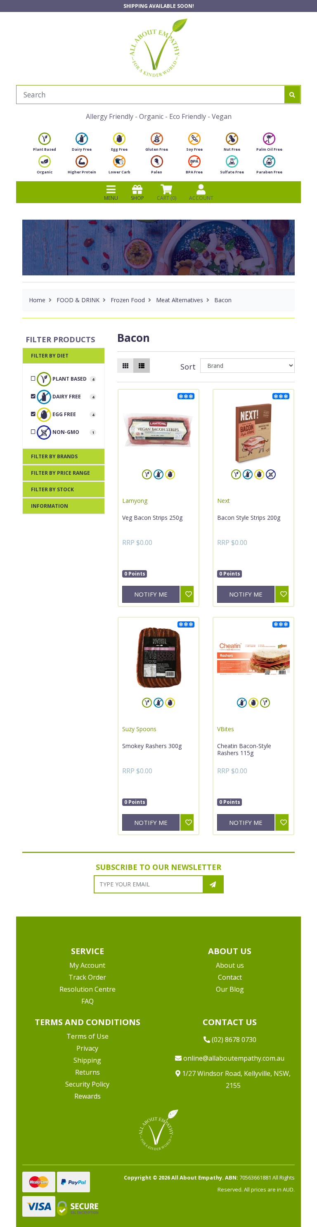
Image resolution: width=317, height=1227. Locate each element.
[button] (290, 1201)
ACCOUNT (201, 197)
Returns (87, 1072)
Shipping (87, 1060)
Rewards (87, 1096)
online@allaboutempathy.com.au (233, 1058)
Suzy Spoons (139, 729)
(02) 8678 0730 (233, 1039)
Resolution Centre (87, 989)
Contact (230, 977)
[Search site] (292, 94)
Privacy (87, 1048)
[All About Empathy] (158, 47)
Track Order (87, 977)
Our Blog (230, 989)
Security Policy (87, 1084)
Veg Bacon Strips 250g (152, 517)
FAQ (87, 1001)
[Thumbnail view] (125, 365)
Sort (188, 367)
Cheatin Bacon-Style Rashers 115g (244, 749)
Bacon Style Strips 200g (248, 517)
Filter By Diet (50, 355)
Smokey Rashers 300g (152, 746)
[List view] (141, 365)
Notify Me (151, 594)
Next (223, 501)
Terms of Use (87, 1036)
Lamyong (134, 501)
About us (230, 965)
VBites (225, 729)
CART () (166, 197)
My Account (87, 965)
